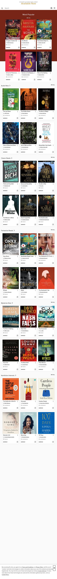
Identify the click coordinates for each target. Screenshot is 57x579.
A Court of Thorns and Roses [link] (12, 73)
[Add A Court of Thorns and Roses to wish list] (19, 80)
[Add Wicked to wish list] (17, 297)
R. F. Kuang (24, 292)
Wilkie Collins (7, 219)
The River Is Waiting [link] (8, 329)
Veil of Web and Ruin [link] (26, 145)
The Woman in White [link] (8, 217)
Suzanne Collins (26, 74)
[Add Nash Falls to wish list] (35, 336)
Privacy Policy (39, 567)
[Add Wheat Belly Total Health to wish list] (53, 152)
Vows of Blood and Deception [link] (10, 145)
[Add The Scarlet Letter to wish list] (53, 225)
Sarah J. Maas (10, 74)
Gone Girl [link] (5, 362)
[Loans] (51, 8)
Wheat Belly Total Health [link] (45, 145)
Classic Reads (6, 158)
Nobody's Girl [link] (6, 435)
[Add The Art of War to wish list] (53, 191)
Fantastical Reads (7, 231)
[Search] (2, 8)
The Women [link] (25, 41)
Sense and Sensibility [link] (26, 184)
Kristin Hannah (26, 42)
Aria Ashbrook (7, 147)
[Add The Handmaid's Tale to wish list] (53, 297)
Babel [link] (22, 290)
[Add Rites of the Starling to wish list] (50, 80)
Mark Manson (7, 403)
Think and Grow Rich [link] (8, 184)
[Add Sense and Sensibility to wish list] (35, 191)
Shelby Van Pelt (42, 42)
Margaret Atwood (43, 258)
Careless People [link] (43, 401)
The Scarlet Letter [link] (43, 217)
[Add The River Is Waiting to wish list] (17, 336)
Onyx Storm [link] (6, 256)
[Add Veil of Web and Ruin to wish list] (35, 152)
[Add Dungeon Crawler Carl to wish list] (19, 48)
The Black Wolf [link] (25, 362)
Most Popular (28, 14)
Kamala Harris (43, 437)
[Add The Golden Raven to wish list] (35, 118)
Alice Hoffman (43, 113)
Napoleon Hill (7, 185)
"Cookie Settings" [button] (42, 571)
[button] (19, 41)
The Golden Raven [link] (25, 111)
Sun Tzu (41, 185)
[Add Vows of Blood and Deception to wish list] (17, 152)
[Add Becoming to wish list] (35, 442)
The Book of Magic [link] (43, 111)
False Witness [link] (42, 362)
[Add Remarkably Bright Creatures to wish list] (50, 48)
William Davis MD (43, 147)
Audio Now (5, 86)
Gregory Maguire (7, 292)
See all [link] (28, 18)
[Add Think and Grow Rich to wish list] (17, 191)
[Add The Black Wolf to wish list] (35, 370)
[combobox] (25, 8)
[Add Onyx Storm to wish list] (17, 263)
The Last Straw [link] (7, 111)
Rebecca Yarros (7, 258)
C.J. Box (41, 330)
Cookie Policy (5, 574)
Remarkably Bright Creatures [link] (43, 41)
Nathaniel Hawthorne (44, 219)
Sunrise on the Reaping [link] (27, 73)
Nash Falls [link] (23, 329)
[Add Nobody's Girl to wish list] (17, 442)
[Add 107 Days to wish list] (53, 442)
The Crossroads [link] (43, 329)
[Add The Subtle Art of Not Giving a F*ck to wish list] (17, 408)
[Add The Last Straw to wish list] (17, 118)
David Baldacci (25, 330)
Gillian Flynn (7, 364)
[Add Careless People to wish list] (53, 408)
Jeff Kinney (6, 113)
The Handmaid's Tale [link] (44, 290)
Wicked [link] (5, 290)
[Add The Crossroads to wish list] (53, 336)
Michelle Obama (25, 437)
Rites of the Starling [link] (42, 73)
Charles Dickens (25, 219)
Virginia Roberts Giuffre (9, 437)
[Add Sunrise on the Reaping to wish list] (34, 80)
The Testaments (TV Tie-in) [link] (45, 256)
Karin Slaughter (43, 364)
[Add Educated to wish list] (35, 408)
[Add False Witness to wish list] (53, 370)
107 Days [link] (41, 435)
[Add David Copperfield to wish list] (35, 225)
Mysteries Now (6, 303)
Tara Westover (25, 403)
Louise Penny (25, 364)
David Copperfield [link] (25, 217)
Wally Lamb (6, 330)
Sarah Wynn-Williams (44, 403)
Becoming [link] (23, 435)
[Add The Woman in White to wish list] (17, 225)
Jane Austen (24, 185)
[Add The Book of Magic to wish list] (53, 118)
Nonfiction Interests (8, 376)
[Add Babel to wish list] (35, 297)
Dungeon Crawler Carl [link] (11, 41)
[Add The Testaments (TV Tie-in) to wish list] (53, 263)
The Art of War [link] (42, 184)
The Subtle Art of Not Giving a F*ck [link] (10, 401)
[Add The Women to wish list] (34, 48)
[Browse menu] (54, 8)
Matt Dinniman (10, 42)
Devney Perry (41, 74)
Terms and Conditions (27, 567)
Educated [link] (23, 401)
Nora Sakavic (25, 113)
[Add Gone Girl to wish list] (17, 370)
